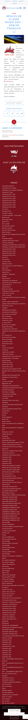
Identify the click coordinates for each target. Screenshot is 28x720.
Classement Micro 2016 (8, 198)
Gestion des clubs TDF (8, 591)
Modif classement (7, 583)
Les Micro (5, 413)
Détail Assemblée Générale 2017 (11, 503)
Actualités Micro (7, 284)
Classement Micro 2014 (8, 251)
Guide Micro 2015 (7, 320)
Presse (4, 535)
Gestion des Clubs (7, 589)
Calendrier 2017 (6, 652)
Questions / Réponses (8, 274)
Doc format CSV (7, 335)
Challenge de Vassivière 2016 (10, 291)
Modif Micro (5, 221)
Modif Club (5, 419)
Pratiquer (4, 308)
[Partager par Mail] (22, 113)
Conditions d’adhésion (8, 614)
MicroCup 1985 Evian (8, 537)
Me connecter (6, 699)
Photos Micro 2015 (7, 305)
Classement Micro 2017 (8, 255)
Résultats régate (7, 690)
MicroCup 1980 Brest (8, 568)
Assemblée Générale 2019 (9, 497)
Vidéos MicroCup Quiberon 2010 (11, 282)
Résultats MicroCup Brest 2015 (11, 375)
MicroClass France (7, 219)
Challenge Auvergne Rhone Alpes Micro (13, 244)
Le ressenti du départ (8, 581)
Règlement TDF (6, 383)
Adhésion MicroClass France (10, 240)
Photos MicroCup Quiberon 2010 (11, 368)
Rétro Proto (5, 572)
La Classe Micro (6, 322)
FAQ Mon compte (7, 213)
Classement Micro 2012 (8, 196)
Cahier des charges (7, 354)
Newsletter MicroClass (8, 440)
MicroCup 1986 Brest (8, 524)
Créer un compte (7, 696)
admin (19, 103)
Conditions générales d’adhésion (11, 682)
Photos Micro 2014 (7, 366)
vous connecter (12, 135)
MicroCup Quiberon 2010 (9, 673)
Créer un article (6, 295)
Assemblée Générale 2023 (9, 633)
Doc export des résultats (9, 314)
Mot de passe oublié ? (8, 226)
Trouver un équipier (8, 347)
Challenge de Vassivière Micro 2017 (12, 387)
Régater (4, 276)
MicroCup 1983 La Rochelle (10, 543)
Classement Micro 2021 (8, 205)
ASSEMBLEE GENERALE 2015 (11, 511)
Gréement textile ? (7, 528)
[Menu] (24, 8)
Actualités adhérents (8, 186)
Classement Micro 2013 (8, 249)
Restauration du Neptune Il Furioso (12, 627)
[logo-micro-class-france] (11, 8)
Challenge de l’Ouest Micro (10, 377)
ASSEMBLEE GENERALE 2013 (11, 518)
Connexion (5, 209)
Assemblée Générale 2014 (9, 516)
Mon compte (5, 223)
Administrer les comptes (9, 188)
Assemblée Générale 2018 (9, 499)
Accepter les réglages (14, 710)
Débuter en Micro (7, 263)
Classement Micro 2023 (9, 606)
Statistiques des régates (9, 310)
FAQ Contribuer (6, 270)
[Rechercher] (20, 8)
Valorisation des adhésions (10, 280)
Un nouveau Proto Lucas (9, 600)
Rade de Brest (6, 232)
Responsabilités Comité (9, 476)
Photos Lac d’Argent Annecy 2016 (12, 450)
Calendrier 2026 (7, 463)
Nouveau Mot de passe (8, 230)
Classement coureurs (8, 680)
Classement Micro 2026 (9, 612)
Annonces (5, 350)
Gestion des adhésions (8, 617)
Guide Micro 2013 (7, 341)
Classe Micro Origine (8, 293)
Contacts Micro (6, 261)
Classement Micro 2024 (9, 608)
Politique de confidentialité (10, 625)
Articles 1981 (5, 549)
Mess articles (5, 217)
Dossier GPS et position (9, 337)
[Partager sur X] (12, 113)
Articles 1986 (6, 522)
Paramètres (14, 717)
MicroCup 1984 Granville (9, 539)
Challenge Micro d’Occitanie (10, 358)
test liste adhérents (7, 692)
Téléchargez (9, 81)
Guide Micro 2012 (7, 362)
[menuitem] (7, 1)
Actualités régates (7, 238)
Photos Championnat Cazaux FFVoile (13, 442)
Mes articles (5, 566)
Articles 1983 (5, 541)
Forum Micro (7, 1)
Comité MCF (5, 259)
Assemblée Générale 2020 (10, 490)
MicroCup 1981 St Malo (8, 551)
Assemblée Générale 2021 (9, 486)
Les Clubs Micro (6, 684)
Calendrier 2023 (6, 640)
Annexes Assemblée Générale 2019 (12, 404)
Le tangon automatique (9, 530)
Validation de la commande (10, 694)
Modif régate (6, 570)
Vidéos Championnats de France (11, 444)
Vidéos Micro (6, 438)
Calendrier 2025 (6, 459)
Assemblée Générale (8, 629)
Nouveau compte (7, 228)
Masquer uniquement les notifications (14, 713)
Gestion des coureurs (8, 593)
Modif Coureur (6, 421)
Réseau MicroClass (7, 326)
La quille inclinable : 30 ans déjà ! (11, 215)
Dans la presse (6, 360)
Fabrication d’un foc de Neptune (11, 598)
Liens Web (5, 398)
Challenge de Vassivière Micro (11, 385)
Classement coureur (8, 678)
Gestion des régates (8, 579)
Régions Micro (6, 278)
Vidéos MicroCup (7, 434)
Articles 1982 (5, 545)
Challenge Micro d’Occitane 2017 (11, 356)
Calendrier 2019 (6, 648)
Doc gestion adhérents (8, 560)
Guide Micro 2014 (7, 318)
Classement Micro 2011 (8, 194)
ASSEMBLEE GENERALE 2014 (11, 514)
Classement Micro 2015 (8, 253)
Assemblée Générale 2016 (9, 505)
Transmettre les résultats (9, 394)
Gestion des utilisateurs (9, 575)
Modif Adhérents (7, 417)
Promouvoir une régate (9, 324)
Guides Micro (6, 411)
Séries (4, 345)
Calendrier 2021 (6, 644)
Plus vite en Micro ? (7, 474)
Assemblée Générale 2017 (9, 501)
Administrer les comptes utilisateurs (12, 190)
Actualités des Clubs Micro (10, 329)
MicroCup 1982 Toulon (8, 547)
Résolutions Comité (7, 432)
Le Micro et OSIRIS (7, 381)
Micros (4, 415)
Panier (4, 688)
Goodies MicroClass (8, 390)
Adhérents (14, 3)
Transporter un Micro (8, 453)
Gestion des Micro (7, 596)
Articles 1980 (6, 553)
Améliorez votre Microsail (9, 604)
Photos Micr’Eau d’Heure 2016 (11, 467)
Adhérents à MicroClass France (11, 455)
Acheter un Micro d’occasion (10, 400)
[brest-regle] (14, 39)
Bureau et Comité (7, 289)
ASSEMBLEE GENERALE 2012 (11, 520)
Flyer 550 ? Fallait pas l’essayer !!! (12, 602)
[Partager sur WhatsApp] (17, 113)
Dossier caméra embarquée (10, 301)
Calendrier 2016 (6, 654)
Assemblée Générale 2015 (9, 509)
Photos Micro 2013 (7, 364)
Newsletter (14, 1)
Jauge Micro (5, 272)
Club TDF (5, 257)
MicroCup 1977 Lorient (8, 577)
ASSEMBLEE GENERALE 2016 (11, 507)
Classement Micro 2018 (8, 200)
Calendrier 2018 (6, 650)
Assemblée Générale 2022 (9, 631)
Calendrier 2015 (6, 656)
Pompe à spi (5, 532)
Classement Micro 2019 (8, 202)
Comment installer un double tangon (12, 526)
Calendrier (5, 406)
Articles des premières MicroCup (11, 488)
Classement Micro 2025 (9, 610)
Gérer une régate (7, 339)
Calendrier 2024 (7, 457)
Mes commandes (7, 686)
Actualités (5, 436)
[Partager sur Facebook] (7, 113)
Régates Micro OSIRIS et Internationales (13, 495)
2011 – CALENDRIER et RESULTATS (12, 671)
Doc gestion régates (8, 562)
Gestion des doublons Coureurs (11, 465)
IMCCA (4, 379)
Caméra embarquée (8, 242)
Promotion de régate (8, 392)
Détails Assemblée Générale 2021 (11, 408)
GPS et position (6, 316)
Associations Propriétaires (9, 312)
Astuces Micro (6, 287)
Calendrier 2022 (6, 642)
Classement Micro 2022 (9, 207)
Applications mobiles (8, 352)
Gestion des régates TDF (9, 619)
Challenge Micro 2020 (8, 646)
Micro (14, 13)
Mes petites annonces (8, 493)
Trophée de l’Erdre (7, 396)
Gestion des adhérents (8, 564)
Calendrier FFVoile (7, 192)
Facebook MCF (6, 211)
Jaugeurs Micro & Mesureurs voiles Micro (14, 303)
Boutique (4, 675)
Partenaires (21, 1)
